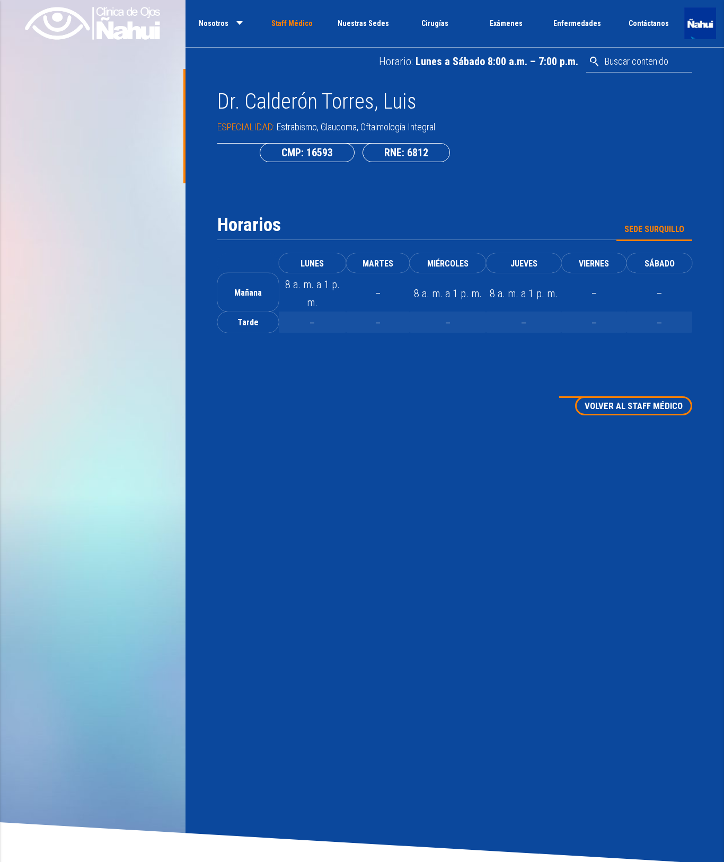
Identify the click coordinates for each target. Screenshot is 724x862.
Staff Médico (292, 23)
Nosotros (213, 23)
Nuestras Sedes (363, 23)
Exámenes (506, 23)
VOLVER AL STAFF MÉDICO (634, 406)
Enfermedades (577, 23)
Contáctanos (649, 23)
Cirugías (434, 23)
